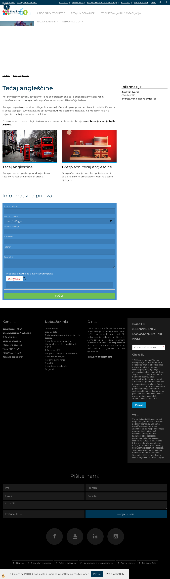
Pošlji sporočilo (126, 514)
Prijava (139, 405)
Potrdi (97, 574)
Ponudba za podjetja (55, 356)
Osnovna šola (51, 328)
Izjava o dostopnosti (99, 356)
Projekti (49, 363)
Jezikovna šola (71, 21)
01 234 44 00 (8, 2)
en (164, 2)
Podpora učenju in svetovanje (102, 2)
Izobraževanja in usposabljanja (121, 13)
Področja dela (141, 2)
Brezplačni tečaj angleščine (87, 167)
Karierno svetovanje (55, 360)
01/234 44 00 (13, 349)
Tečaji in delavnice (82, 13)
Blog (153, 2)
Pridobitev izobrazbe (51, 13)
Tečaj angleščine (21, 75)
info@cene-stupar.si (27, 2)
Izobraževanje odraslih (56, 366)
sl (160, 2)
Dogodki (49, 369)
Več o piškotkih (115, 574)
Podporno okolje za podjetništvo (61, 353)
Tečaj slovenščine (53, 350)
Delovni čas (78, 2)
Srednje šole (51, 332)
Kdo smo (63, 2)
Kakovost (125, 2)
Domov (6, 75)
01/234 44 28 (14, 353)
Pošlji (59, 295)
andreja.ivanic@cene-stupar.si (139, 98)
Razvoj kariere (46, 21)
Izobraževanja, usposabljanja (59, 341)
